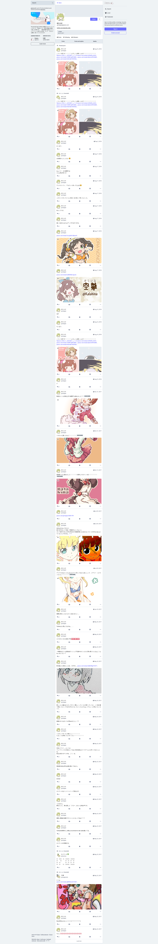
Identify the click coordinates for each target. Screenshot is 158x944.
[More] (100, 89)
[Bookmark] (90, 89)
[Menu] (99, 19)
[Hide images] (58, 63)
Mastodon (42, 9)
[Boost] (69, 89)
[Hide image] (58, 239)
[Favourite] (80, 89)
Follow (94, 19)
